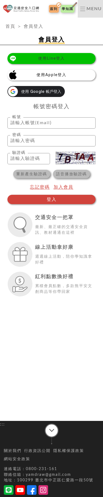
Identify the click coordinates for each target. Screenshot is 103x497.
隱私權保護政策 (68, 451)
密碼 (16, 135)
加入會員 (63, 187)
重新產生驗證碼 (31, 174)
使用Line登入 (51, 58)
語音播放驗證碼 (71, 174)
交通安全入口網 (22, 9)
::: (2, 21)
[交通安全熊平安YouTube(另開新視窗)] (20, 491)
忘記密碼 (40, 187)
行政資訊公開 (37, 451)
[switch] (90, 9)
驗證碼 (19, 153)
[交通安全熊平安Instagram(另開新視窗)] (43, 491)
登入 (52, 199)
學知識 (67, 8)
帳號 (16, 117)
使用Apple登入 (51, 75)
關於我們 (12, 451)
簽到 (54, 8)
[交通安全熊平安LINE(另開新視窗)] (8, 491)
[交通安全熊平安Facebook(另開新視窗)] (32, 491)
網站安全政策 (17, 459)
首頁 (10, 26)
